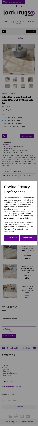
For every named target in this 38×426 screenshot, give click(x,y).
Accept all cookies (28, 238)
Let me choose (11, 238)
